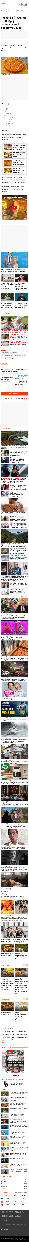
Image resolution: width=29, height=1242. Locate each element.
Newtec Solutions (18, 1239)
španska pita (14, 352)
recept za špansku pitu (7, 355)
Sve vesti (3, 1089)
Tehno (12, 1227)
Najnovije (4, 1028)
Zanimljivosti (7, 1227)
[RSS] (27, 1090)
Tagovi (3, 349)
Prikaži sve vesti (6, 1043)
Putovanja (22, 1224)
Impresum (3, 1233)
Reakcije (17, 1028)
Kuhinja (17, 1224)
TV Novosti (20, 1227)
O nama (25, 1227)
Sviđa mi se (7, 398)
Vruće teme (4, 363)
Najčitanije (10, 1028)
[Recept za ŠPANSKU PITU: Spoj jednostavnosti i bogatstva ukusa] (14, 65)
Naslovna (3, 1224)
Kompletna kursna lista (21, 1192)
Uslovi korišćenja (4, 1229)
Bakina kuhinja (5, 352)
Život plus (13, 1224)
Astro (25, 1079)
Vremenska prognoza (7, 1176)
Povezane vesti (5, 965)
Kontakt (8, 1233)
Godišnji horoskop (18, 1079)
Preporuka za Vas (6, 313)
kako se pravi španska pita (8, 358)
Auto (16, 1227)
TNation (26, 1239)
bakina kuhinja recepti (19, 355)
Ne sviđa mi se (20, 398)
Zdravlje (8, 1224)
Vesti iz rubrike (5, 999)
